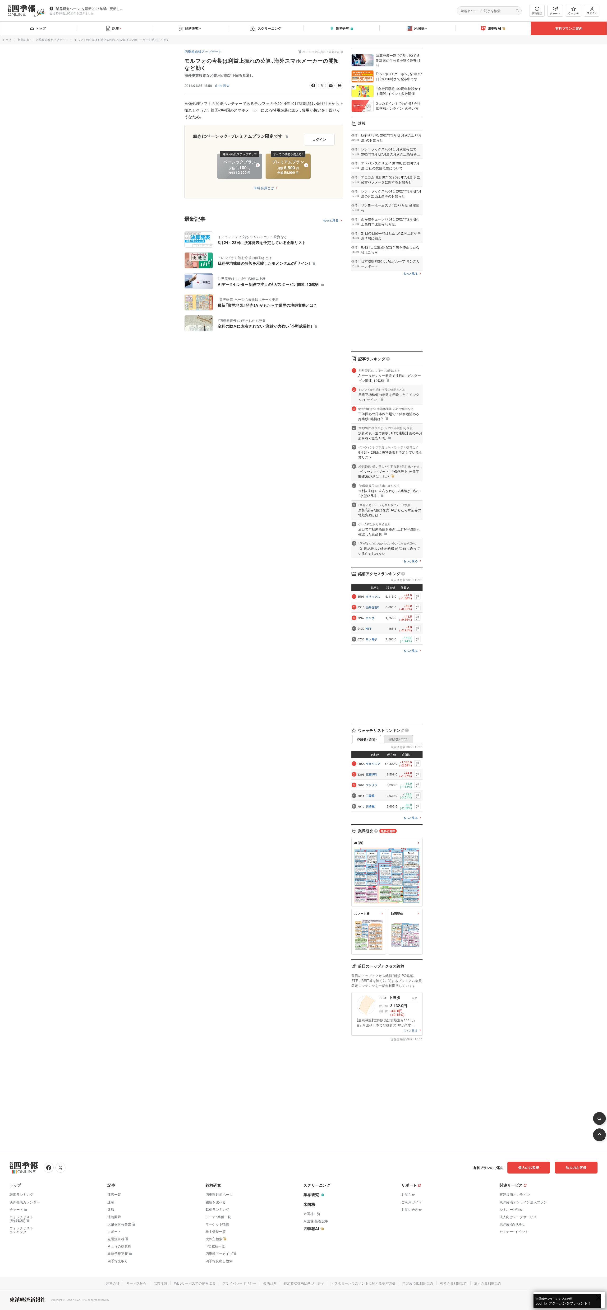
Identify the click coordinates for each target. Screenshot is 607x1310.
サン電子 (371, 639)
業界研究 (342, 28)
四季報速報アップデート (52, 40)
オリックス (373, 596)
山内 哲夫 (222, 85)
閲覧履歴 (537, 13)
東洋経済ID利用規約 (417, 1283)
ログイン (592, 13)
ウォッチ (573, 13)
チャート (555, 13)
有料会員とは (264, 188)
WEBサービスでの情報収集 (195, 1283)
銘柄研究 (191, 28)
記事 (115, 28)
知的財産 (270, 1283)
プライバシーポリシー (239, 1283)
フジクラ (371, 785)
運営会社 (113, 1283)
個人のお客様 (528, 1167)
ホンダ (370, 618)
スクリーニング (269, 28)
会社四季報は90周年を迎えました (72, 13)
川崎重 (370, 806)
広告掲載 (160, 1283)
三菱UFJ (371, 774)
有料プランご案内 (568, 28)
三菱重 (370, 796)
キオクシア (373, 763)
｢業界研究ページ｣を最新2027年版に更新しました (89, 8)
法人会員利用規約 (487, 1283)
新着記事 (23, 40)
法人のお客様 (576, 1167)
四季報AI (494, 28)
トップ (41, 28)
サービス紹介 (136, 1283)
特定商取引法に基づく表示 (304, 1283)
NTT (368, 628)
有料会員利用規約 (453, 1283)
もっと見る (331, 220)
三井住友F (372, 607)
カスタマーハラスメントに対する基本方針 (363, 1283)
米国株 (419, 28)
